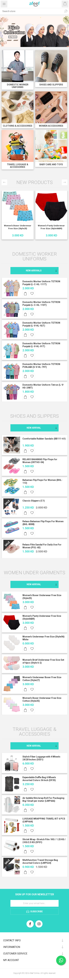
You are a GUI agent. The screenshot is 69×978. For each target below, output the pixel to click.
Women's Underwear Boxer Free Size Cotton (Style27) (41, 678)
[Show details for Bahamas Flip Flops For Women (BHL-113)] (11, 486)
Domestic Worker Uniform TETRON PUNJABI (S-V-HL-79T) (41, 365)
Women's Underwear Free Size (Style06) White (43, 638)
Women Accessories (51, 126)
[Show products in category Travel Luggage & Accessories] (18, 146)
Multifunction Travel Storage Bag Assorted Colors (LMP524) (40, 861)
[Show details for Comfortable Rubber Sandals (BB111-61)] (11, 445)
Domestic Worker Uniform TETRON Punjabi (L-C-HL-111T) (41, 283)
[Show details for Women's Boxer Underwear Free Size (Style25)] (18, 206)
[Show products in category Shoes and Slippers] (51, 66)
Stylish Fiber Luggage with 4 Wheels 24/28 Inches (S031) (41, 758)
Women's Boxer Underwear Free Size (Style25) (17, 227)
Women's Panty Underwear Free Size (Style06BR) (51, 227)
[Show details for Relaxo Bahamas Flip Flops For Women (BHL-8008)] (11, 527)
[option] (34, 31)
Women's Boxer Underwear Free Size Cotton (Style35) (41, 699)
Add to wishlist (32, 294)
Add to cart (25, 294)
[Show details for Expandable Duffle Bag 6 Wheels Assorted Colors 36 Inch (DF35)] (11, 783)
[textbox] (31, 11)
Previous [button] (4, 182)
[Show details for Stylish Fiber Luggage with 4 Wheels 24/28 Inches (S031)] (11, 763)
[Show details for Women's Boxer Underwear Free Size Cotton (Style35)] (11, 704)
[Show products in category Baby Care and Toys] (51, 146)
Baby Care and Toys (51, 164)
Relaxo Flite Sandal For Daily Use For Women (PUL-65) (41, 546)
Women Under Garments (34, 572)
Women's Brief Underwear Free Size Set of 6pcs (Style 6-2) (43, 661)
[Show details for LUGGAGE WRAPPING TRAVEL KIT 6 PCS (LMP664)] (11, 825)
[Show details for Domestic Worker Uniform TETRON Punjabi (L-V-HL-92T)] (11, 329)
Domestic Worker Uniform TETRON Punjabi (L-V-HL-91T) (41, 345)
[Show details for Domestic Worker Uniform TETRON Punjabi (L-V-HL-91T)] (11, 350)
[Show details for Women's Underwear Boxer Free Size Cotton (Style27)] (11, 683)
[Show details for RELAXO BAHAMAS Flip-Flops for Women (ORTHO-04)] (11, 465)
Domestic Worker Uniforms (17, 85)
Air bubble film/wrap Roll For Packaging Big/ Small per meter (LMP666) (43, 799)
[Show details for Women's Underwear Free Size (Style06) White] (11, 643)
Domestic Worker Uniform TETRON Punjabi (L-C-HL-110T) (41, 303)
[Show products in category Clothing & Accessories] (18, 107)
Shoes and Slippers (51, 84)
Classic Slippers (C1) (33, 500)
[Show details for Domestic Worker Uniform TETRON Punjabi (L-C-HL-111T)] (11, 288)
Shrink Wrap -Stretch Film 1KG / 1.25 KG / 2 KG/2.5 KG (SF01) (44, 841)
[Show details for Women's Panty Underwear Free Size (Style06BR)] (51, 206)
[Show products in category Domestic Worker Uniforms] (18, 66)
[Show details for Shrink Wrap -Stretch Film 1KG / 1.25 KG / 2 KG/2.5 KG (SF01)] (11, 845)
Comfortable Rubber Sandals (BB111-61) (44, 438)
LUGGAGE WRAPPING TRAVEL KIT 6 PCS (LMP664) (43, 820)
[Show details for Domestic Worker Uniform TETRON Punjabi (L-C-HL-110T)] (11, 308)
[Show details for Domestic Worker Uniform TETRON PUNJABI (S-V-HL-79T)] (11, 370)
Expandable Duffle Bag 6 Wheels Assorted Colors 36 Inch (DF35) (39, 779)
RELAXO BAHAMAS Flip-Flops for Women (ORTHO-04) (39, 461)
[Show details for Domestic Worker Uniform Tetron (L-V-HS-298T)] (11, 391)
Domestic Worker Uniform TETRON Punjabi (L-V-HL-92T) (41, 324)
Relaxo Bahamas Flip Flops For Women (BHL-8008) (43, 523)
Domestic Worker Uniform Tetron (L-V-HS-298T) (43, 386)
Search (66, 11)
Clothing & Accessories (17, 126)
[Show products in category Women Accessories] (51, 107)
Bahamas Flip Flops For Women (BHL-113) (42, 481)
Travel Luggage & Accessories (17, 165)
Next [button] (64, 182)
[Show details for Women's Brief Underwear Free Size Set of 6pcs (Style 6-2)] (11, 663)
